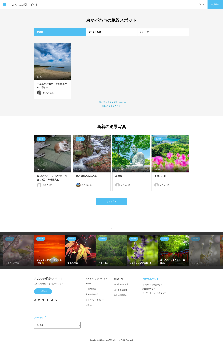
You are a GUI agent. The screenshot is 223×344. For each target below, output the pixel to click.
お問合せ (89, 305)
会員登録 (215, 4)
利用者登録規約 (92, 294)
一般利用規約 (91, 289)
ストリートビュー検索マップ (154, 293)
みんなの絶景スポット (25, 4)
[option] (18, 250)
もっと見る (111, 201)
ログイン (200, 4)
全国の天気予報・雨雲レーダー (111, 102)
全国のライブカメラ (111, 106)
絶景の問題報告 (120, 295)
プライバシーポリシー (95, 300)
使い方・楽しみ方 (121, 284)
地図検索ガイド (148, 289)
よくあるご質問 (120, 290)
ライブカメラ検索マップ (152, 285)
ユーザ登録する (43, 291)
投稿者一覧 (118, 279)
